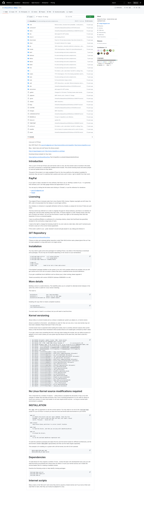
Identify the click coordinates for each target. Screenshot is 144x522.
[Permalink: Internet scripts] (28, 480)
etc (30, 46)
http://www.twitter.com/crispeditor (64, 145)
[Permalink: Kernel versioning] (28, 315)
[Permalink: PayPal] (28, 178)
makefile (32, 129)
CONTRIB (32, 107)
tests (31, 77)
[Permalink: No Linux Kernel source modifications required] (28, 391)
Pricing (53, 2)
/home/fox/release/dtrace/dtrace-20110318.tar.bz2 (67, 27)
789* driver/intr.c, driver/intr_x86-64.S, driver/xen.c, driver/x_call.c (71, 46)
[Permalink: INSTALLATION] (28, 405)
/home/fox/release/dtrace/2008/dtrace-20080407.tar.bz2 (69, 113)
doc (31, 34)
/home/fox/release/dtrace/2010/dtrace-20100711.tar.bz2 (69, 104)
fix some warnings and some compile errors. (47, 21)
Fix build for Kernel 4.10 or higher (63, 43)
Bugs (31, 104)
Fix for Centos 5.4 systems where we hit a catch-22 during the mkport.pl (72, 129)
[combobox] (76, 17)
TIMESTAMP (33, 123)
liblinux (31, 58)
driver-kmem (33, 40)
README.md (33, 117)
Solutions (17, 2)
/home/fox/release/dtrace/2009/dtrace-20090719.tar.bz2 (69, 98)
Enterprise (45, 2)
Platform (9, 2)
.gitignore (32, 95)
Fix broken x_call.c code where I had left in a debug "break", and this (72, 70)
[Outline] (92, 137)
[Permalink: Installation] (28, 246)
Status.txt (32, 120)
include (31, 49)
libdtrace (32, 55)
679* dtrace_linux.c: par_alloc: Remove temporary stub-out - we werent (72, 83)
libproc (31, 61)
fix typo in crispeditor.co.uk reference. (64, 117)
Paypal (33, 192)
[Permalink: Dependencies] (28, 457)
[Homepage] (3, 3)
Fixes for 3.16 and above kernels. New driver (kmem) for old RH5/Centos (72, 40)
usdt (31, 83)
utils (31, 86)
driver (31, 43)
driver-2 (31, 37)
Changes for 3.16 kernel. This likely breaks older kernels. (68, 92)
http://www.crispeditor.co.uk (82, 145)
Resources (26, 2)
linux (16, 8)
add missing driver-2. (60, 37)
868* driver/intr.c (59, 101)
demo (31, 30)
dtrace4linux (8, 8)
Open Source (35, 2)
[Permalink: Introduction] (28, 161)
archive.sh (32, 126)
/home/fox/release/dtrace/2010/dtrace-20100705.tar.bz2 (69, 132)
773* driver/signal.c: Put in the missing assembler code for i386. (70, 74)
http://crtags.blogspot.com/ (37, 151)
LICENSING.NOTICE (35, 113)
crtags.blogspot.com (104, 23)
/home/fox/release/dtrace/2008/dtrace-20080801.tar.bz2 (69, 123)
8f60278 (76, 21)
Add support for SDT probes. (62, 34)
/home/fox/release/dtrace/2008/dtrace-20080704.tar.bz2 (69, 30)
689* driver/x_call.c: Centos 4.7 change (64, 95)
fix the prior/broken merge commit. (63, 80)
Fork (128, 7)
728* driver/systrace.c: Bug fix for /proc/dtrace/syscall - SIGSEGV (71, 49)
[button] (90, 256)
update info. (58, 120)
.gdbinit (31, 92)
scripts (31, 74)
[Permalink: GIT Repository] (28, 233)
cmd (31, 24)
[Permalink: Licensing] (28, 197)
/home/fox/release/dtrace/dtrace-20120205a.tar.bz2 (68, 86)
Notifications (119, 7)
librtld (31, 64)
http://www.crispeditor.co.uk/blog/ (55, 151)
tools (31, 80)
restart (31, 132)
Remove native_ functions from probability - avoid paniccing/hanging (72, 24)
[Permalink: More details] (28, 281)
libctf (31, 52)
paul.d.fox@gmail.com (47, 145)
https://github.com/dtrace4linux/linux (39, 157)
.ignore (31, 98)
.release (31, 101)
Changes (32, 110)
